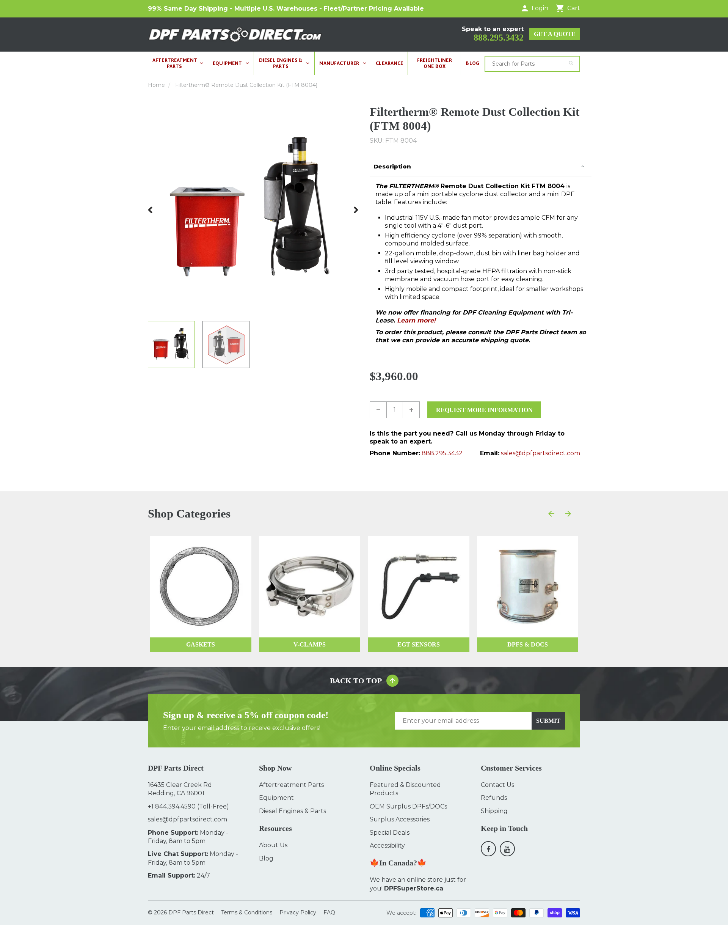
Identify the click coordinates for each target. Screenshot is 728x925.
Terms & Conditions (246, 912)
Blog (266, 858)
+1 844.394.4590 (172, 806)
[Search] (570, 63)
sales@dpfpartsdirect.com (540, 453)
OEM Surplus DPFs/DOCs (408, 806)
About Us (273, 845)
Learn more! (416, 320)
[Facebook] (488, 848)
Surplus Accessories (400, 819)
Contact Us (497, 784)
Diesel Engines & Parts (292, 811)
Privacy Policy (297, 912)
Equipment (276, 797)
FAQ (329, 912)
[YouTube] (507, 848)
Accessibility (387, 845)
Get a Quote (555, 34)
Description (392, 166)
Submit (548, 720)
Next (355, 209)
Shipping (494, 811)
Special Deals (390, 832)
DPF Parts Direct (191, 912)
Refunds (494, 797)
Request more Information (484, 410)
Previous (150, 209)
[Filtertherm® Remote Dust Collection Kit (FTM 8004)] (253, 210)
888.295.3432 (499, 37)
